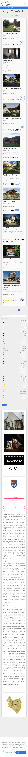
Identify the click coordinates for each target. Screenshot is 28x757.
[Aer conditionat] (3, 320)
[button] (25, 3)
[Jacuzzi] (3, 340)
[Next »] (13, 310)
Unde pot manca (14, 504)
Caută (4, 404)
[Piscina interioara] (3, 363)
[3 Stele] (4, 385)
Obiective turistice (14, 494)
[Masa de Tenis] (3, 355)
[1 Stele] (3, 382)
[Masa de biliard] (3, 352)
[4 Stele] (5, 387)
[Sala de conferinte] (3, 372)
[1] (3, 401)
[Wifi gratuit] (3, 398)
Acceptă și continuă (20, 752)
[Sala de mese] (3, 376)
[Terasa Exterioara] (3, 393)
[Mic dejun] (3, 357)
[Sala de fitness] (3, 374)
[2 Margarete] (3, 344)
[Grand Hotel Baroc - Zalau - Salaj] (14, 442)
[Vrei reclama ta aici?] (14, 464)
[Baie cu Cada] (3, 322)
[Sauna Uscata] (3, 380)
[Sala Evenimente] (3, 367)
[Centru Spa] (3, 331)
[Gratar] (3, 337)
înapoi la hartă (14, 15)
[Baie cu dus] (3, 324)
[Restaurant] (3, 365)
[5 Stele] (5, 389)
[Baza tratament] (3, 329)
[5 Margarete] (5, 350)
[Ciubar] (3, 333)
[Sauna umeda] (3, 378)
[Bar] (3, 327)
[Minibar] (3, 359)
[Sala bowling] (3, 370)
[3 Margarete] (4, 346)
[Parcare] (3, 361)
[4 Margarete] (5, 348)
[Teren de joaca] (3, 342)
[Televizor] (3, 395)
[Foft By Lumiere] (14, 421)
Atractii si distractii (14, 500)
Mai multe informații (9, 752)
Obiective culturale (14, 497)
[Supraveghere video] (3, 391)
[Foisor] (3, 335)
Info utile (14, 507)
